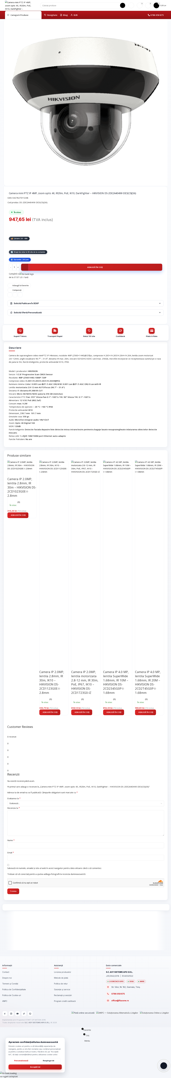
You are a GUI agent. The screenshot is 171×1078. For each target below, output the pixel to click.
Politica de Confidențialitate (14, 989)
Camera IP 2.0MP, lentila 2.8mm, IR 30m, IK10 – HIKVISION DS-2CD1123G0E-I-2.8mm (51, 682)
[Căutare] (122, 5)
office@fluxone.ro (120, 1001)
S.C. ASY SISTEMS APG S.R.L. (37, 1023)
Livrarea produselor (62, 972)
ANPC (4, 1001)
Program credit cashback (65, 1001)
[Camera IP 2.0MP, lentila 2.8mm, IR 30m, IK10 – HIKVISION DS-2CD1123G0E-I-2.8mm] (53, 561)
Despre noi (7, 978)
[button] (17, 515)
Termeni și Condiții (10, 984)
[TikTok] (23, 1013)
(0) (18, 502)
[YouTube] (17, 1013)
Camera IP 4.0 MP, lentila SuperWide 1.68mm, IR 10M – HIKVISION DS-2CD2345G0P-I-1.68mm (116, 682)
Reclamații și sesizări (63, 995)
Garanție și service (62, 989)
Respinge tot (48, 1060)
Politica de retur (61, 984)
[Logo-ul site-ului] (18, 5)
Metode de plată (61, 978)
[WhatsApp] (30, 1013)
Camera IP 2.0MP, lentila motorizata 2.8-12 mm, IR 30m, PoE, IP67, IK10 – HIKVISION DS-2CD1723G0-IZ (84, 682)
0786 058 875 (157, 15)
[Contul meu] (131, 5)
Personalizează (21, 1060)
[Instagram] (11, 1013)
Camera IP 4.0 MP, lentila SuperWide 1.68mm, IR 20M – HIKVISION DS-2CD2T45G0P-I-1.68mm (148, 682)
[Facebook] (4, 1013)
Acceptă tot (35, 1067)
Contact (5, 972)
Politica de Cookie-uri (11, 995)
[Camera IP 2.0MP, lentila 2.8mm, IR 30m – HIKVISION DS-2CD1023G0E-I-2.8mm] (21, 465)
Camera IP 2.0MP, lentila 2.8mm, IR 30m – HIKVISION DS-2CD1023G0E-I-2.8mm (21, 487)
